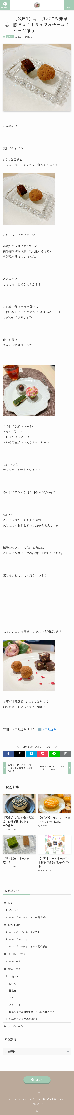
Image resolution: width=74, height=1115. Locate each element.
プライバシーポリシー (29, 1099)
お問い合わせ (37, 1104)
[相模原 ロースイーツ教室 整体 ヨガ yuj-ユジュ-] (37, 5)
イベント (14, 910)
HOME (12, 1099)
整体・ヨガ (14, 969)
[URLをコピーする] (65, 754)
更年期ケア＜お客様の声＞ (23, 1019)
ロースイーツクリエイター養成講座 (28, 917)
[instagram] (39, 1092)
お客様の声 (14, 925)
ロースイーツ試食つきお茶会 (24, 932)
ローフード (15, 961)
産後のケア (15, 976)
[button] (8, 754)
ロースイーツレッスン (21, 939)
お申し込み (49, 729)
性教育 (12, 990)
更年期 (12, 983)
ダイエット (15, 1004)
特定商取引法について (54, 1099)
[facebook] (34, 1092)
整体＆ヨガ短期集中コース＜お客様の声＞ (32, 1012)
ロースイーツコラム (19, 954)
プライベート (15, 1026)
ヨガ (11, 997)
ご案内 (10, 36)
